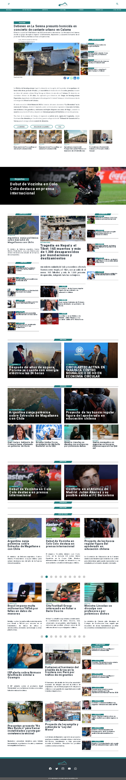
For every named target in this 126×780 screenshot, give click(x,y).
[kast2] (91, 248)
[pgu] (86, 731)
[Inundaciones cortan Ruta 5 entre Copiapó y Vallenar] (84, 71)
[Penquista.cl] (9, 4)
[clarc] (12, 315)
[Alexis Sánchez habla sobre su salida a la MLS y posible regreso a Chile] (86, 718)
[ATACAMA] (84, 55)
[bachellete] (91, 275)
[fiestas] (86, 691)
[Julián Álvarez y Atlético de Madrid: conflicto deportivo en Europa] (91, 262)
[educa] (91, 234)
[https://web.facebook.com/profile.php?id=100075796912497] (50, 769)
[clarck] (12, 293)
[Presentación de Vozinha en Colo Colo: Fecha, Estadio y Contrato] (12, 270)
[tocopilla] (86, 650)
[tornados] (84, 46)
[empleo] (86, 745)
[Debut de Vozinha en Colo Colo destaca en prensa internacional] (91, 220)
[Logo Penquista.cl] (63, 7)
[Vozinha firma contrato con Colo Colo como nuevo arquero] (12, 304)
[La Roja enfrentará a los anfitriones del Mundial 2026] (12, 281)
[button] (21, 126)
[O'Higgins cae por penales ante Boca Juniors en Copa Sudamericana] (12, 327)
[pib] (86, 704)
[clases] (84, 63)
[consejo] (86, 664)
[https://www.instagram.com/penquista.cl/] (62, 769)
